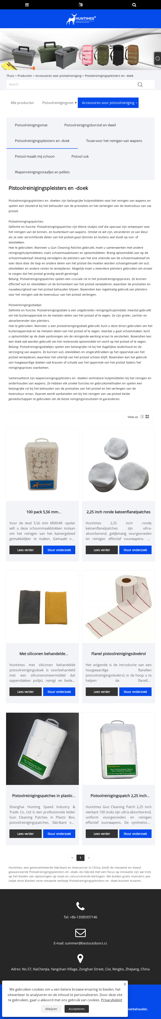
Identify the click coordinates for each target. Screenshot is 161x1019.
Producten (25, 76)
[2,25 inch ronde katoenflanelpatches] (118, 465)
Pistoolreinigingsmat (31, 125)
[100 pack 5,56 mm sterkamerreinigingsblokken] (42, 465)
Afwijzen (51, 1009)
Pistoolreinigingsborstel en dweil (90, 125)
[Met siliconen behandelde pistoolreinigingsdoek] (42, 606)
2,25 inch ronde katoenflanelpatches (119, 511)
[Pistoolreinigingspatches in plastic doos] (42, 748)
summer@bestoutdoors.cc (86, 943)
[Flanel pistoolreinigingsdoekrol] (118, 606)
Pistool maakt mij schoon (35, 156)
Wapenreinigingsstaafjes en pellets (42, 172)
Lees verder (25, 550)
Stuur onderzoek (59, 550)
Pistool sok (80, 156)
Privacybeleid (111, 1000)
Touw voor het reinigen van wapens (114, 140)
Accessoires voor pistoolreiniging (58, 76)
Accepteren (77, 1009)
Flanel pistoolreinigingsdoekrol (118, 653)
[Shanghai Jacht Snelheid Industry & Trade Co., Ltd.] (80, 18)
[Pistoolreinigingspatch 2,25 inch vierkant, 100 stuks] (118, 748)
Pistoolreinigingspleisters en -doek (42, 140)
